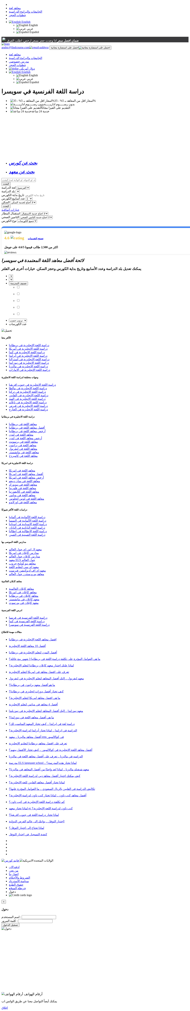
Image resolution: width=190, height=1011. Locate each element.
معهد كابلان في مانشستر (24, 599)
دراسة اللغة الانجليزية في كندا (27, 352)
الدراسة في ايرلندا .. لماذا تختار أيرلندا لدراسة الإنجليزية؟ (43, 730)
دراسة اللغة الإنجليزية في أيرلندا (28, 355)
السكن (5, 202)
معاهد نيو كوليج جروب (22, 563)
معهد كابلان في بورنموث (24, 602)
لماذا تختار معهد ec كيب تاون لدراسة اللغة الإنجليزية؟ (41, 808)
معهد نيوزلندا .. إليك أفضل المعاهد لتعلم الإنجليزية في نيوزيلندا (46, 710)
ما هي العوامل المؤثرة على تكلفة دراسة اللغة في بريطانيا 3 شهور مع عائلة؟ (54, 659)
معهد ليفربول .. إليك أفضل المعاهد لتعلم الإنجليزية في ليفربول (46, 678)
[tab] (99, 162)
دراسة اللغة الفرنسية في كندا (27, 621)
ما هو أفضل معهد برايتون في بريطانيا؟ (32, 684)
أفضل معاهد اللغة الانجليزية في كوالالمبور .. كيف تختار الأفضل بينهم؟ (50, 749)
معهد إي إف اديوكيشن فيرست (27, 570)
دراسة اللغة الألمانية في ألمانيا (27, 517)
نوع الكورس (8, 220)
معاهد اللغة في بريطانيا (23, 424)
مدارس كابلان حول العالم (24, 556)
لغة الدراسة (8, 187)
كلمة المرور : (9, 920)
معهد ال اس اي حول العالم (25, 549)
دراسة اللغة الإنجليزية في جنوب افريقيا (32, 384)
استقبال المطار (10, 213)
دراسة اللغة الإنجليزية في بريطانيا (29, 345)
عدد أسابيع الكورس (13, 198)
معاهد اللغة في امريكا (22, 470)
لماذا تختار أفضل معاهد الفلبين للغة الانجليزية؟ (37, 782)
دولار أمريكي (27, 68)
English (25, 21)
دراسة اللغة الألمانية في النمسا (27, 520)
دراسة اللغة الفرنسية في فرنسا (28, 617)
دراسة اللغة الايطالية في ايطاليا (28, 531)
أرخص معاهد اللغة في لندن (25, 438)
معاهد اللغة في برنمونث (23, 441)
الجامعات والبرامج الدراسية (25, 11)
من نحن (13, 870)
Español (34, 32)
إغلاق (4, 1007)
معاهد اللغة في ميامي (22, 495)
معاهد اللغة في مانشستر (24, 452)
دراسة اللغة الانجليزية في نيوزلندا (29, 362)
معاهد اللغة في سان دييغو (24, 481)
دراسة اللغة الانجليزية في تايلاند (28, 402)
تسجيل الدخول (10, 925)
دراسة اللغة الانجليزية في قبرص (28, 405)
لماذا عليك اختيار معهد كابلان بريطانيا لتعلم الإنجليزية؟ (41, 665)
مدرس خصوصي (19, 61)
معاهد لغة (15, 8)
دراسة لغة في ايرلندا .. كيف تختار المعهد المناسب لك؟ (42, 723)
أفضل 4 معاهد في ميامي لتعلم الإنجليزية (33, 704)
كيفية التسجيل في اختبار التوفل (28, 834)
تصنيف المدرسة (18, 283)
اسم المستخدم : (11, 917)
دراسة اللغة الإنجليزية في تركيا (27, 391)
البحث (6, 183)
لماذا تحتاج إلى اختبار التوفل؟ (26, 827)
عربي (29, 28)
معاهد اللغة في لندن (21, 434)
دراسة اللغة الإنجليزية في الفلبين (28, 395)
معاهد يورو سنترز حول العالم (26, 574)
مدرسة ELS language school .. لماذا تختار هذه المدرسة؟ (43, 762)
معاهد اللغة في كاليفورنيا (24, 491)
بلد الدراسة (8, 191)
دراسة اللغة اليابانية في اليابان (27, 527)
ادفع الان (14, 867)
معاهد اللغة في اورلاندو (23, 502)
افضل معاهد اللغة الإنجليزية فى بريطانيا (32, 639)
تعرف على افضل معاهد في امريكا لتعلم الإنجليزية (39, 672)
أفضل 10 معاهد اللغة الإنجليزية (27, 646)
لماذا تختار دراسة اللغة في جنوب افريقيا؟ (34, 814)
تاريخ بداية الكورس (12, 195)
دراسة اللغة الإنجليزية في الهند (27, 398)
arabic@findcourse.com (15, 47)
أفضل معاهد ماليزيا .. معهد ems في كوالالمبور (36, 736)
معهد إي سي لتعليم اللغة (24, 567)
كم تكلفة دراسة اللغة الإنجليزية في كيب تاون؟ (37, 801)
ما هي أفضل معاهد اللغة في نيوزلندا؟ (31, 717)
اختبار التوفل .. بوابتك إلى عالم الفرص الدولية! (37, 821)
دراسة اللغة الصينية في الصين (27, 534)
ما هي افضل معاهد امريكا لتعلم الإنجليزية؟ (34, 697)
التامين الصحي (10, 217)
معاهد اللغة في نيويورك (23, 484)
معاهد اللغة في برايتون (22, 445)
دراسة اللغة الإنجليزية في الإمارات (29, 369)
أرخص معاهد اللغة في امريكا (26, 477)
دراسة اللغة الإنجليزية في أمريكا (28, 348)
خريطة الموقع (17, 888)
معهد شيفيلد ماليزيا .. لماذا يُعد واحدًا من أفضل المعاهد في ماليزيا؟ (49, 769)
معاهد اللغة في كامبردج (23, 455)
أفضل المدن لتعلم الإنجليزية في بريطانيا (33, 652)
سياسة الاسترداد (19, 881)
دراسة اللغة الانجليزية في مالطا (28, 388)
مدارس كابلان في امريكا (24, 553)
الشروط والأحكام (19, 877)
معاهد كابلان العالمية (21, 588)
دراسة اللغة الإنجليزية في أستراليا (29, 359)
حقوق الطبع (16, 884)
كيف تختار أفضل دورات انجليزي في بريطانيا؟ (36, 691)
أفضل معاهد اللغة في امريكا (26, 474)
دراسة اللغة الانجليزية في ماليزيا (28, 366)
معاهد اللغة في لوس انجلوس (26, 498)
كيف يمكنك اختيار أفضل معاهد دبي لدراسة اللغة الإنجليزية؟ (44, 775)
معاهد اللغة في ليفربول (23, 448)
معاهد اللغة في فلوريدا (22, 488)
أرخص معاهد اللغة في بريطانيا (27, 431)
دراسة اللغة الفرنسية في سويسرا (29, 624)
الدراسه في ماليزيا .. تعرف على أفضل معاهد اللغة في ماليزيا (46, 756)
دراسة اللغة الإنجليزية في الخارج (28, 409)
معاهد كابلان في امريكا (23, 592)
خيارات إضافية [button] (10, 209)
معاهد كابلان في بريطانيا (23, 595)
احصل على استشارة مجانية (65, 47)
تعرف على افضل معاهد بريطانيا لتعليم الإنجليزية (38, 743)
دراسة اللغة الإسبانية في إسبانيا (28, 524)
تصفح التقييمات (35, 238)
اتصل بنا (14, 874)
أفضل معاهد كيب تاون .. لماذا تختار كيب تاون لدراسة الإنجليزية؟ (47, 795)
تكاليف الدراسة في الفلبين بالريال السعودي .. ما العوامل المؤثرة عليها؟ (52, 788)
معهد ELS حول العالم (22, 560)
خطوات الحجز (17, 15)
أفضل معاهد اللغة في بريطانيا (27, 427)
